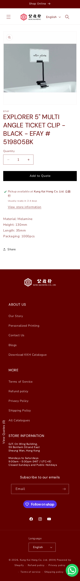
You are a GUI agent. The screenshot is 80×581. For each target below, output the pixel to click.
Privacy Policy (18, 401)
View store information (24, 207)
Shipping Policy (20, 410)
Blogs (13, 345)
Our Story (16, 316)
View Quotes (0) (4, 432)
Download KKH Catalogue (28, 355)
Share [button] (11, 249)
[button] (8, 17)
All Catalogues (19, 420)
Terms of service (30, 572)
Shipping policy (54, 572)
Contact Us (17, 335)
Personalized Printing (24, 326)
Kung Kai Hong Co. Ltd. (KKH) (38, 560)
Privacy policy (56, 565)
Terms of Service (21, 382)
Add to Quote (40, 176)
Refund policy (18, 391)
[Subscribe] (64, 489)
